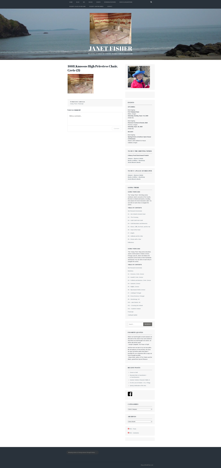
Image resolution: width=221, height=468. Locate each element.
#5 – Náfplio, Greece (133, 286)
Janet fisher (110, 48)
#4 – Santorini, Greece (134, 283)
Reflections (131, 242)
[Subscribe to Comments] (128, 433)
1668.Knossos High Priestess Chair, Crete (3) (93, 68)
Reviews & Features (110, 2)
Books (91, 2)
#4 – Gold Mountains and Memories (137, 223)
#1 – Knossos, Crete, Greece (136, 274)
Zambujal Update (132, 315)
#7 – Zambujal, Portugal (134, 293)
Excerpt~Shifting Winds (96, 6)
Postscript (130, 311)
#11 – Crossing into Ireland (135, 305)
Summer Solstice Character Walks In (140, 380)
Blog (77, 2)
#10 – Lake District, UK (134, 302)
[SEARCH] (151, 2)
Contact (109, 6)
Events (98, 2)
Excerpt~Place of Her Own (77, 6)
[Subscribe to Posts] (128, 429)
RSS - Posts (132, 429)
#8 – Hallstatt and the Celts (135, 236)
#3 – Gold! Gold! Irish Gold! (135, 220)
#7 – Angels (131, 233)
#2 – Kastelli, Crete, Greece (135, 277)
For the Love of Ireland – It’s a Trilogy (140, 382)
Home (71, 2)
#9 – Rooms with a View (134, 239)
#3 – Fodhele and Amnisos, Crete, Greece (139, 280)
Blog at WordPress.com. (147, 465)
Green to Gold (134, 372)
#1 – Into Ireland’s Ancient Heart (136, 214)
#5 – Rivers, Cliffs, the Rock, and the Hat (139, 226)
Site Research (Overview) (135, 211)
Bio (84, 2)
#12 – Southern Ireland (134, 308)
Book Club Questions (126, 2)
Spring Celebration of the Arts (138, 385)
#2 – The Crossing (133, 217)
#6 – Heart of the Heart (134, 230)
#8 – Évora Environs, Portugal (136, 296)
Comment (116, 128)
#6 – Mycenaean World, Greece (136, 289)
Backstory (130, 271)
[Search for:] (136, 324)
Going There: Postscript (77, 103)
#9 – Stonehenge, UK (134, 299)
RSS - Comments (134, 433)
